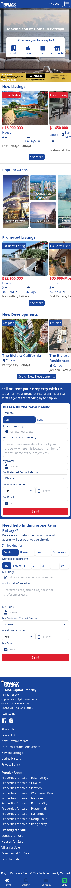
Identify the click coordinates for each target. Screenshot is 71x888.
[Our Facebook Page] (4, 720)
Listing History (11, 759)
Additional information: (16, 583)
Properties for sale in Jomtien (21, 788)
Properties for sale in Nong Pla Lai (24, 819)
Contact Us (9, 735)
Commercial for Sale (15, 853)
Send (35, 511)
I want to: (8, 413)
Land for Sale (10, 859)
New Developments (14, 741)
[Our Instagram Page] (11, 720)
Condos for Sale (12, 836)
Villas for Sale (10, 847)
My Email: (9, 497)
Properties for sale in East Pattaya (24, 778)
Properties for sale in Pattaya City (24, 803)
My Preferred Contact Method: (21, 472)
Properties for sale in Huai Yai (21, 783)
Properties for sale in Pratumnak (24, 808)
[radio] (19, 419)
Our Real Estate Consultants (20, 747)
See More (36, 157)
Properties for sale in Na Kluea (22, 798)
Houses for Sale (12, 842)
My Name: (9, 461)
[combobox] (19, 490)
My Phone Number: (15, 484)
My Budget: (9, 572)
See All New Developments (36, 377)
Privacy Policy (10, 764)
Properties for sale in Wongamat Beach (28, 793)
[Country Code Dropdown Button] (32, 636)
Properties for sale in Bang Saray (24, 824)
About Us (7, 729)
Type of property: (13, 426)
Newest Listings (12, 753)
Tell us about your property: (20, 437)
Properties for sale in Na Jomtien (23, 814)
